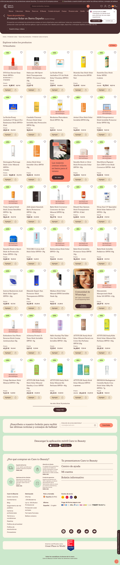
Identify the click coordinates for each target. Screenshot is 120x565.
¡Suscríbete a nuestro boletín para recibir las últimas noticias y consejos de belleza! (91, 1)
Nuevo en (35, 11)
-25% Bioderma (30, 500)
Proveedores (11, 532)
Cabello (82, 11)
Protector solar (73, 11)
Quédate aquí (109, 21)
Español (46, 505)
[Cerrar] (118, 531)
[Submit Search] (88, 6)
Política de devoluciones (12, 528)
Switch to (96, 21)
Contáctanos (11, 500)
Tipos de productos (15, 15)
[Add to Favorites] (21, 52)
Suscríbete (106, 425)
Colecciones (19, 11)
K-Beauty (43, 11)
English (53, 505)
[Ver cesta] (109, 6)
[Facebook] (71, 531)
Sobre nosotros (12, 497)
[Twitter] (87, 531)
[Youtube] (94, 531)
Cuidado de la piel (54, 11)
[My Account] (105, 6)
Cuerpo (64, 11)
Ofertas (27, 11)
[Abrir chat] (116, 561)
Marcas (11, 11)
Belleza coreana (30, 516)
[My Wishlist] (101, 6)
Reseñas (10, 521)
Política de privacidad (14, 524)
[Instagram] (63, 531)
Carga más (60, 410)
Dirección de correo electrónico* (71, 423)
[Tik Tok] (79, 531)
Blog (8, 503)
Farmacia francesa (31, 513)
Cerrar (114, 12)
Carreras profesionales (12, 512)
